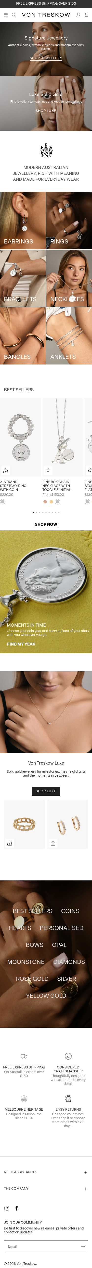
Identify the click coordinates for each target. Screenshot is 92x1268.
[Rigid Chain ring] (24, 824)
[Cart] (86, 15)
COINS (70, 912)
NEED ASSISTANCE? (20, 1172)
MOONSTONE (26, 962)
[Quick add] (5, 470)
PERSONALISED (61, 928)
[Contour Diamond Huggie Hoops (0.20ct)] (67, 824)
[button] (88, 440)
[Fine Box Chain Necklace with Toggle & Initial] (63, 437)
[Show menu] (6, 15)
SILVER (66, 979)
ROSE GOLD (32, 979)
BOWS (34, 945)
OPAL (59, 945)
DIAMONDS (69, 962)
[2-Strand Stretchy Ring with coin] (20, 437)
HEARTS (20, 928)
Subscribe (83, 1246)
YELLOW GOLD (46, 996)
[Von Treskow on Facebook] (17, 1208)
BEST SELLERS (33, 912)
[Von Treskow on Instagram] (7, 1208)
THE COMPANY (16, 1189)
